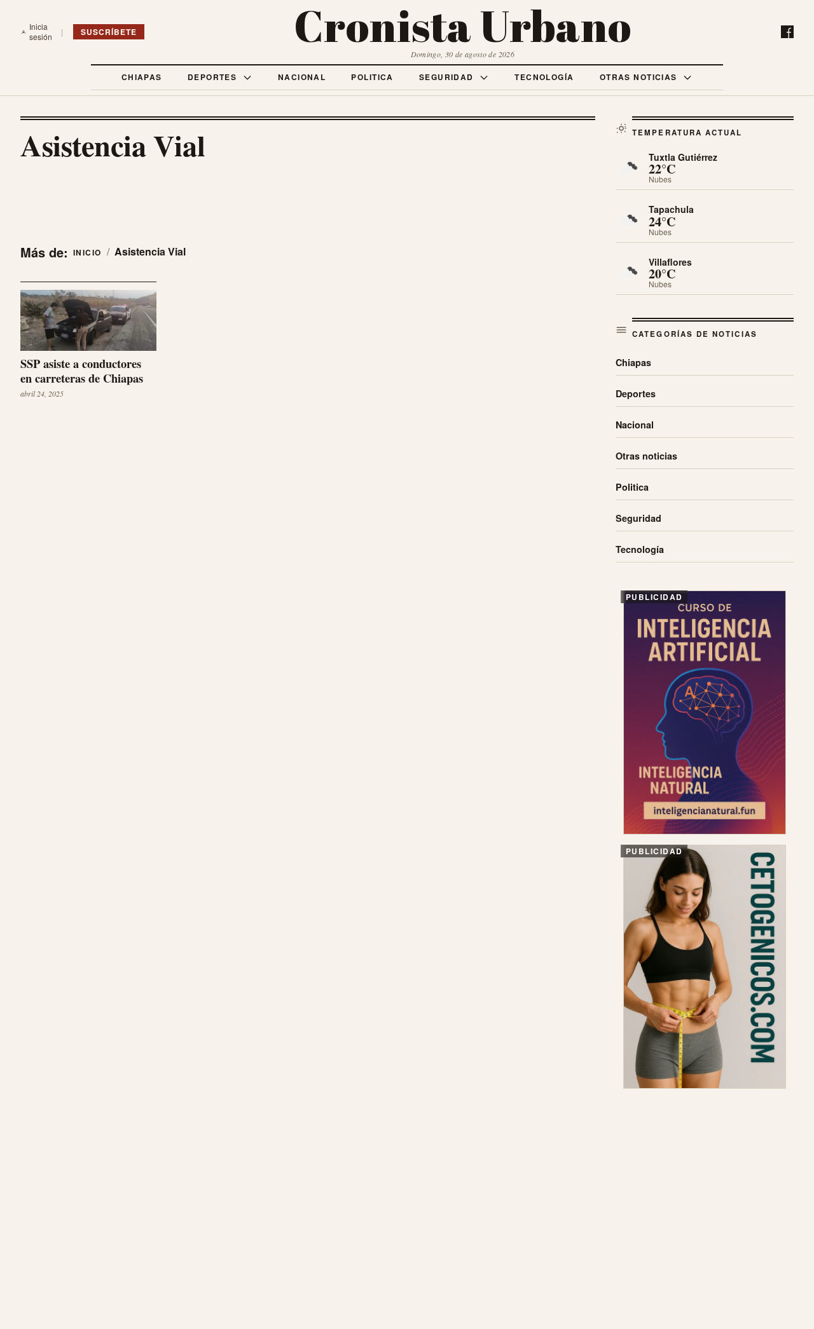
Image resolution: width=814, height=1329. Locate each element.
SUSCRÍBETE (109, 31)
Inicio (87, 252)
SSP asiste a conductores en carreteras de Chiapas (81, 371)
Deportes (214, 77)
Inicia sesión (40, 32)
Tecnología (544, 77)
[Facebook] (787, 31)
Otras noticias (640, 77)
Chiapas (141, 77)
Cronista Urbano (462, 25)
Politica (372, 77)
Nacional (302, 77)
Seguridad (447, 77)
